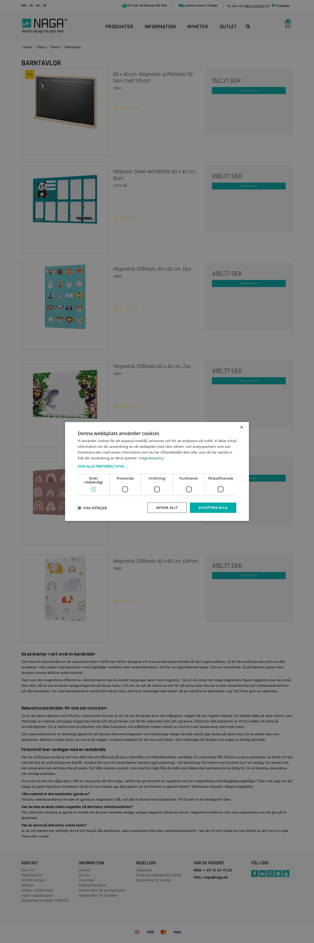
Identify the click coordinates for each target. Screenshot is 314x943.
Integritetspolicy (151, 458)
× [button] (241, 427)
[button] (157, 466)
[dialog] (157, 471)
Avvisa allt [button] (167, 507)
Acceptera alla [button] (213, 507)
